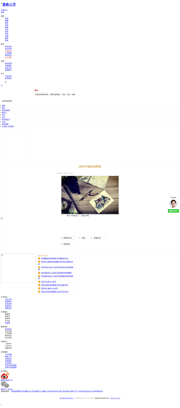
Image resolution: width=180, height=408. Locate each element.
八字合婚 (8, 354)
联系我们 (8, 78)
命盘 (6, 18)
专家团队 (8, 65)
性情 (6, 34)
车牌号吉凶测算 (11, 367)
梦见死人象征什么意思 (49, 288)
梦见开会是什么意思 (48, 282)
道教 (71, 391)
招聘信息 (8, 308)
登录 (2, 12)
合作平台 (8, 68)
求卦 (6, 31)
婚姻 (6, 20)
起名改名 (8, 46)
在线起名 (8, 358)
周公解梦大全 (27, 391)
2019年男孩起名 (97, 391)
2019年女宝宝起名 (84, 391)
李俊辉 (7, 323)
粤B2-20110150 (115, 398)
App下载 (8, 57)
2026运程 (8, 51)
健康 (6, 27)
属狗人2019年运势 (49, 391)
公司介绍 (8, 299)
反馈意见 (8, 306)
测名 (6, 40)
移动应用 (8, 63)
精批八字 (8, 356)
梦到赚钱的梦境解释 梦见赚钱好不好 (54, 258)
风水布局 (8, 48)
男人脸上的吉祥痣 (63, 391)
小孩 (3, 122)
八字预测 (8, 53)
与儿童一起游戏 (8, 126)
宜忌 (6, 29)
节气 (75, 391)
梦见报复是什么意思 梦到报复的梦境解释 (56, 273)
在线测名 (8, 361)
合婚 (6, 36)
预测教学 (8, 70)
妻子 (3, 108)
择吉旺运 (8, 55)
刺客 (3, 106)
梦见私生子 (6, 119)
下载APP (4, 10)
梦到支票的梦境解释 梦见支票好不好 (54, 285)
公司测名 (8, 363)
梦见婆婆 (5, 124)
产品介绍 (8, 76)
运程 (6, 25)
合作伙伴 (8, 304)
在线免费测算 (16, 391)
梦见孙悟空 (6, 110)
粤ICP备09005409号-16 (67, 398)
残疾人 (4, 112)
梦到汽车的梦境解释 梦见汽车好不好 (54, 292)
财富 (6, 23)
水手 (3, 117)
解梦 (6, 38)
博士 (3, 115)
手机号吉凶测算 (11, 365)
